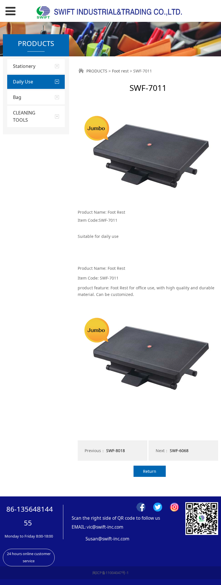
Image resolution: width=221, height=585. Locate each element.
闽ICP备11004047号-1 (110, 572)
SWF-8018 (115, 450)
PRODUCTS (96, 71)
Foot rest (120, 71)
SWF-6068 (179, 450)
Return (149, 471)
